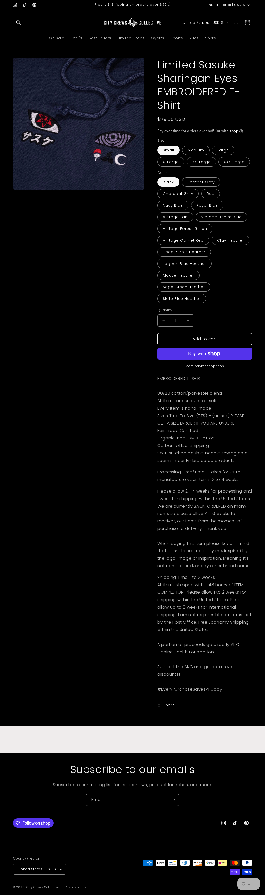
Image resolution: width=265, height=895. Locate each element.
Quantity (164, 310)
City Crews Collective (42, 887)
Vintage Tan (175, 217)
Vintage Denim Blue (221, 217)
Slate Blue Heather (182, 298)
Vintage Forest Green (185, 228)
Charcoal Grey (178, 193)
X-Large (171, 161)
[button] (18, 22)
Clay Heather (230, 240)
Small (168, 150)
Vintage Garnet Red (183, 240)
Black (168, 182)
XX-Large (201, 161)
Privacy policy (75, 887)
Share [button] (169, 705)
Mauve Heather (178, 275)
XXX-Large (234, 161)
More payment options (205, 366)
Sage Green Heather (184, 287)
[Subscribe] (173, 800)
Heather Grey (201, 182)
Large (223, 150)
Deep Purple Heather (184, 252)
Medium (196, 150)
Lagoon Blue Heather (184, 263)
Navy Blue (173, 205)
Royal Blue (207, 205)
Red (211, 193)
